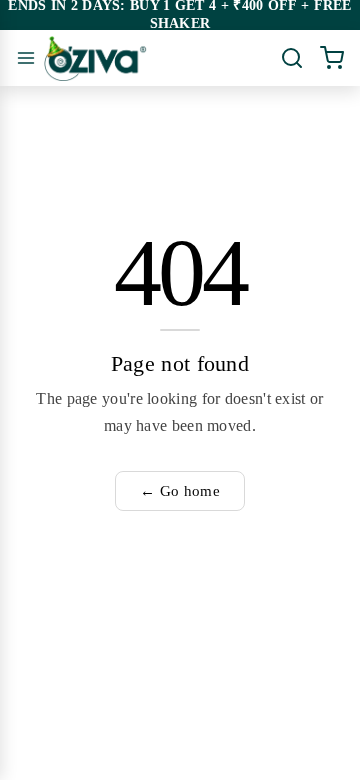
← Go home (180, 491)
